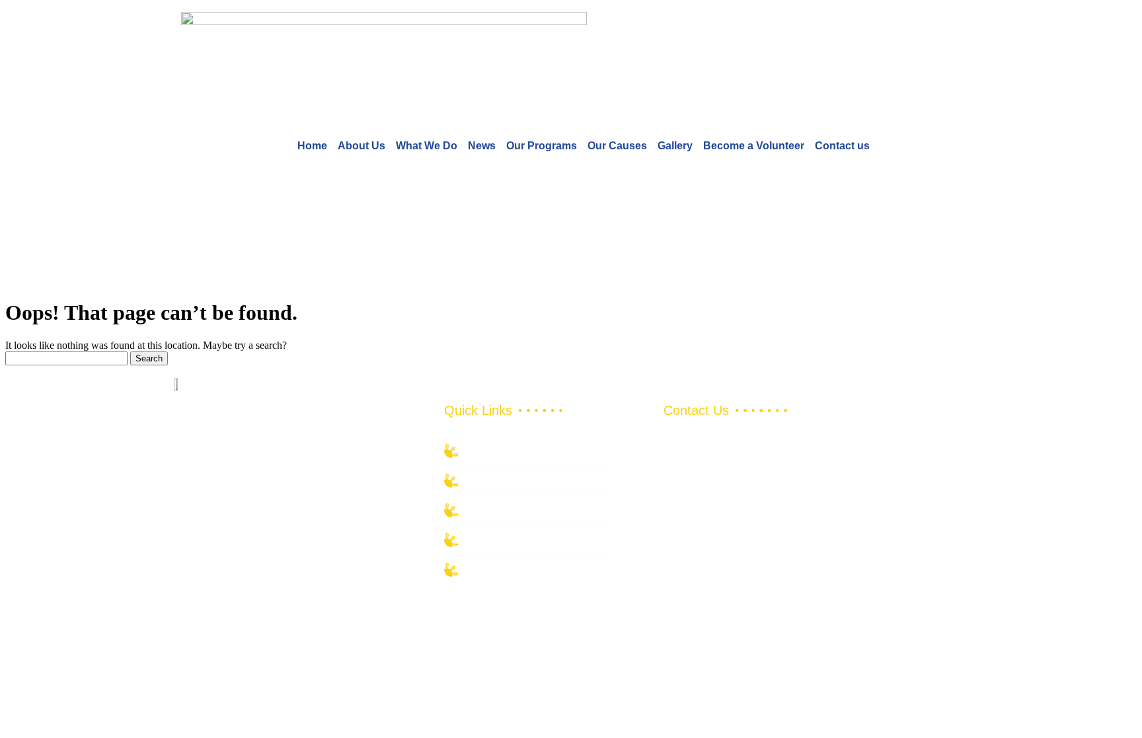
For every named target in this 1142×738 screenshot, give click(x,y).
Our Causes (617, 145)
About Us (361, 145)
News (482, 145)
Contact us (842, 145)
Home (312, 145)
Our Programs (541, 145)
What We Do (426, 145)
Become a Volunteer (753, 145)
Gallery (675, 145)
